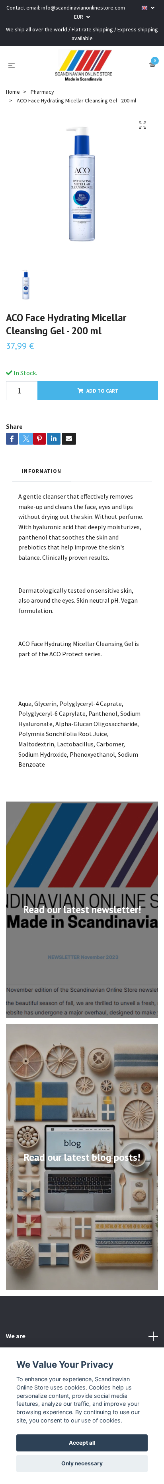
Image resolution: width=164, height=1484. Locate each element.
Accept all (82, 1443)
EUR (79, 16)
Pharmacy (42, 91)
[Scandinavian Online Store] (83, 65)
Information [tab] (41, 471)
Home (13, 91)
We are (15, 1336)
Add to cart (102, 390)
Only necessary (82, 1463)
